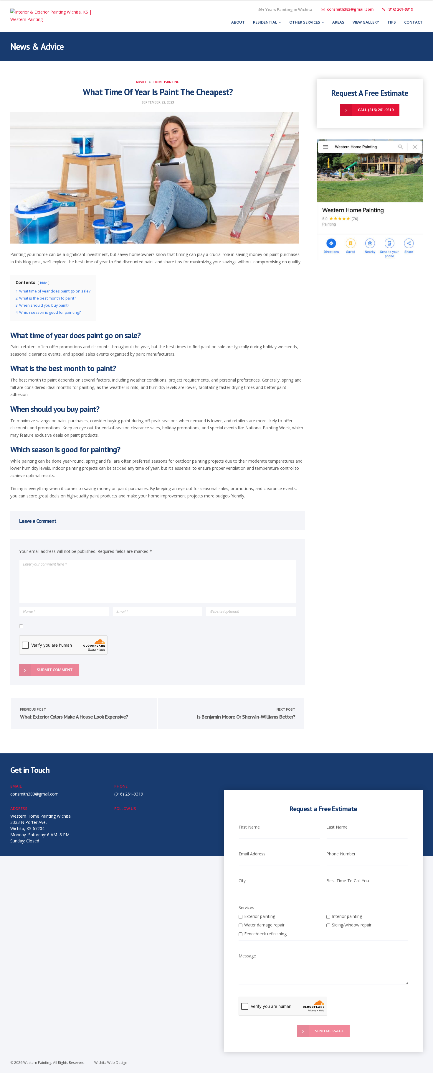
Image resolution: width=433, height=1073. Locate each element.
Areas (338, 22)
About (238, 22)
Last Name (337, 827)
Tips (391, 22)
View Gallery (366, 22)
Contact (413, 22)
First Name (249, 827)
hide (43, 282)
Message (247, 956)
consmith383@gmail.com (350, 9)
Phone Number (341, 854)
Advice (141, 82)
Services (246, 907)
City (242, 880)
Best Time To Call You (347, 880)
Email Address (252, 854)
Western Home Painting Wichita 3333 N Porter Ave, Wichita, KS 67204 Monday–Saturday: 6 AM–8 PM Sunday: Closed (40, 828)
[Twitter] (422, 9)
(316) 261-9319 (400, 9)
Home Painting (166, 82)
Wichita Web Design (110, 1062)
